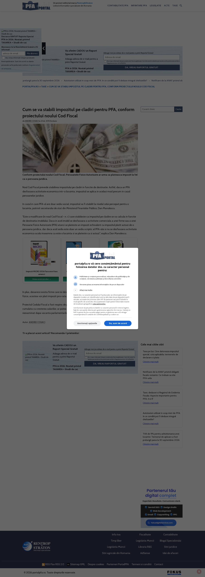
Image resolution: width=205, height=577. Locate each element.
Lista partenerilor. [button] (99, 304)
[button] (102, 290)
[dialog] (102, 288)
